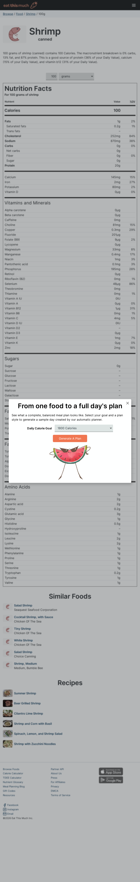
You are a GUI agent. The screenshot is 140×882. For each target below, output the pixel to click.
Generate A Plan (70, 438)
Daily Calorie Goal (39, 428)
